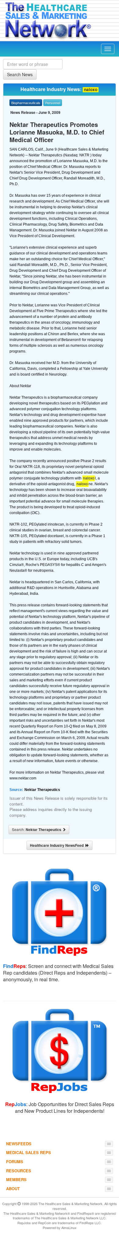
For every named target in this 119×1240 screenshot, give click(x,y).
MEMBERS (16, 1179)
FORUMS (14, 1161)
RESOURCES (18, 1171)
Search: (37, 829)
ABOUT (13, 1188)
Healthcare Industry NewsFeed (57, 845)
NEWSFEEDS (18, 1143)
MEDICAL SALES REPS (28, 1152)
